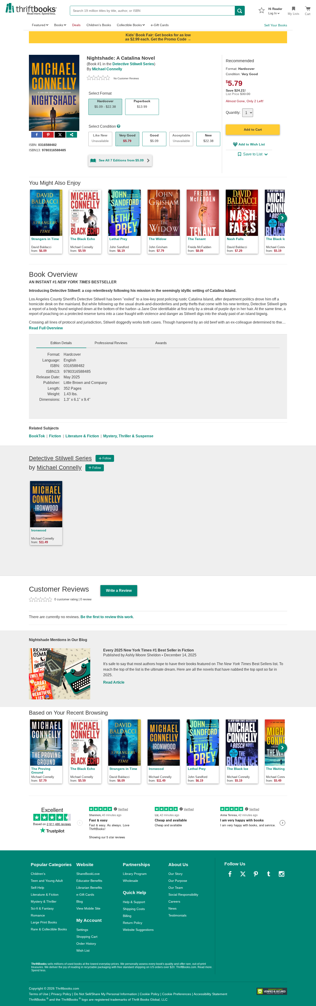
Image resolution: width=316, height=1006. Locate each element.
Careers (174, 901)
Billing (127, 916)
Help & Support (134, 902)
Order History (86, 943)
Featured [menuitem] (38, 25)
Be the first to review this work (107, 617)
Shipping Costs (134, 909)
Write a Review (119, 590)
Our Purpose (177, 881)
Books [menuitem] (58, 25)
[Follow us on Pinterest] (255, 873)
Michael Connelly (107, 69)
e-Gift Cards (85, 894)
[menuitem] (275, 9)
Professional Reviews (111, 343)
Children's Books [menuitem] (99, 25)
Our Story (175, 874)
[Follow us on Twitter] (242, 873)
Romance (38, 915)
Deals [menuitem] (76, 25)
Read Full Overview (46, 328)
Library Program (135, 874)
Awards (161, 343)
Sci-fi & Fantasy (42, 908)
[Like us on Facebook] (229, 873)
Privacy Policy (61, 994)
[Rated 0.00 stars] (98, 78)
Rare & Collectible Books (49, 929)
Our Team (175, 887)
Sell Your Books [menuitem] (275, 25)
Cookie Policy (149, 994)
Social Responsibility (183, 894)
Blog (79, 901)
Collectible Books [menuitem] (129, 25)
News (172, 908)
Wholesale (130, 881)
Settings (82, 930)
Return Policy (132, 923)
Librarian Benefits (89, 887)
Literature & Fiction (82, 436)
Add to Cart (253, 129)
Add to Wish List (252, 144)
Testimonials (177, 915)
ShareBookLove (88, 874)
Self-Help (37, 887)
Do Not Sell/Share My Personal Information (105, 994)
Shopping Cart (86, 936)
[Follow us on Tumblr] (268, 873)
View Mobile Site (88, 908)
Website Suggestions (138, 930)
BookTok (37, 436)
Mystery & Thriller (43, 901)
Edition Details (61, 343)
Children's (38, 874)
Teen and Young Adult (47, 881)
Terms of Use (38, 994)
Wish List (83, 950)
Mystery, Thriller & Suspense (128, 436)
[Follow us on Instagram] (281, 873)
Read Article (113, 682)
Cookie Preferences (176, 994)
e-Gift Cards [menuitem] (160, 25)
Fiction (55, 436)
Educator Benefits (89, 881)
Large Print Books (44, 922)
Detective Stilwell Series (133, 64)
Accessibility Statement (210, 994)
